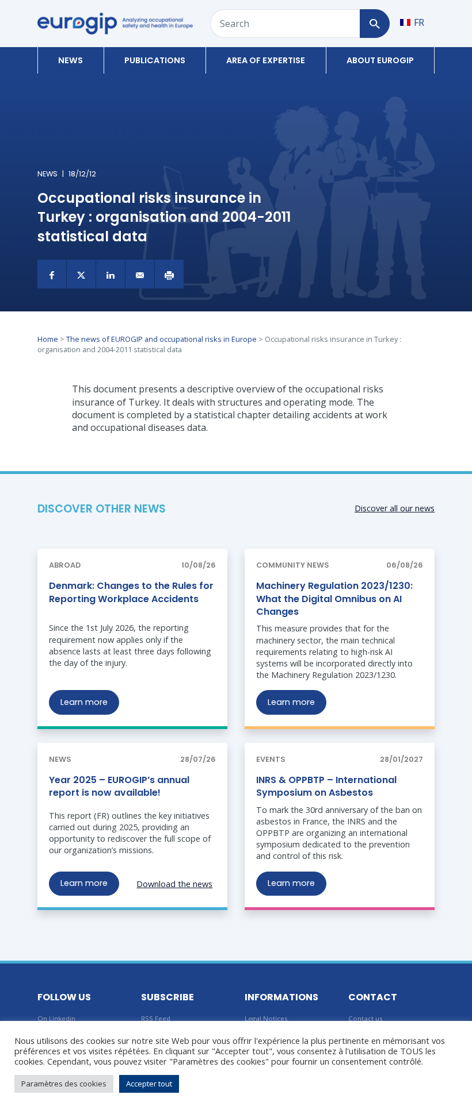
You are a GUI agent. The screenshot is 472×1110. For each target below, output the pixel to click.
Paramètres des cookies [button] (63, 1083)
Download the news (174, 883)
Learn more (84, 702)
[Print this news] (169, 274)
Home (47, 339)
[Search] (374, 23)
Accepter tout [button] (149, 1083)
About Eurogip (380, 60)
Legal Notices (266, 1018)
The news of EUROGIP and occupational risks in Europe (161, 339)
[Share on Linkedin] (110, 274)
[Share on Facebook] (51, 274)
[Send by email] (139, 274)
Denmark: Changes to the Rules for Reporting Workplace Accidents (131, 592)
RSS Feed (155, 1018)
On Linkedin (56, 1018)
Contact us (365, 1018)
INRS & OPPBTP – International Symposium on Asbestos (326, 786)
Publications (154, 60)
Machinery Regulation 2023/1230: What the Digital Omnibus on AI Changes (334, 598)
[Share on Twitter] (81, 274)
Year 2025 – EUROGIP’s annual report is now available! (119, 786)
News (70, 60)
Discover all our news (395, 508)
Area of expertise (265, 60)
